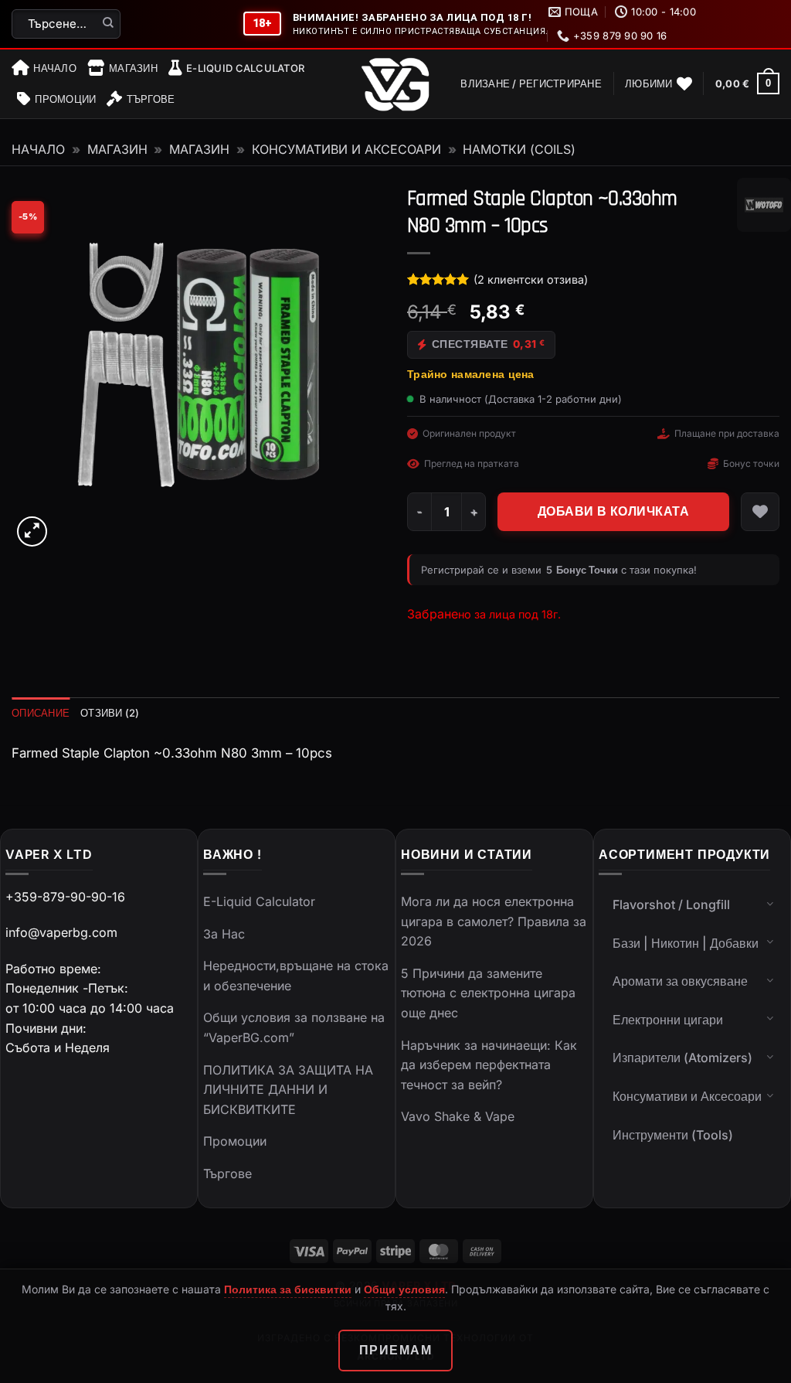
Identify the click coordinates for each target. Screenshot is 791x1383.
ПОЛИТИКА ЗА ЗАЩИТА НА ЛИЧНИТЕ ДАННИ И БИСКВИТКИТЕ (288, 1089)
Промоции (65, 99)
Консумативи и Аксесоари (346, 149)
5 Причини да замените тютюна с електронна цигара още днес (488, 993)
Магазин (133, 68)
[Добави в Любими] (760, 511)
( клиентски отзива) (531, 279)
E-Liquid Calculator (245, 68)
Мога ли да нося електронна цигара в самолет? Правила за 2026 (493, 921)
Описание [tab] (41, 713)
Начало (54, 68)
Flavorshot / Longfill (671, 904)
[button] (531, 83)
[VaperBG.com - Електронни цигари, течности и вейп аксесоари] (395, 84)
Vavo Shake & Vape (457, 1116)
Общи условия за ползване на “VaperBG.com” (294, 1027)
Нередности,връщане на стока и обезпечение (296, 975)
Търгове (151, 99)
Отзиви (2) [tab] (110, 713)
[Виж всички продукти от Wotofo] (764, 205)
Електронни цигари (668, 1019)
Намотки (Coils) (519, 149)
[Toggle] (770, 902)
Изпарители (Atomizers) (682, 1057)
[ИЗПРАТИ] (108, 23)
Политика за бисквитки (287, 1289)
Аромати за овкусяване (680, 981)
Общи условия (404, 1289)
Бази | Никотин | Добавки (686, 943)
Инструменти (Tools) (673, 1135)
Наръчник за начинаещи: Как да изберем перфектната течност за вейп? (489, 1064)
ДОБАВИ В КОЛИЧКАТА (613, 511)
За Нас (224, 934)
